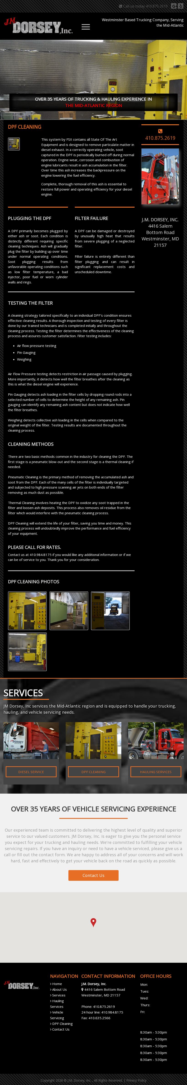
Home (56, 983)
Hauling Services (155, 771)
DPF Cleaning (93, 771)
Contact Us (93, 875)
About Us (59, 989)
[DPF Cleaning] (28, 611)
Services (58, 995)
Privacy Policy (136, 1080)
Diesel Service (31, 771)
